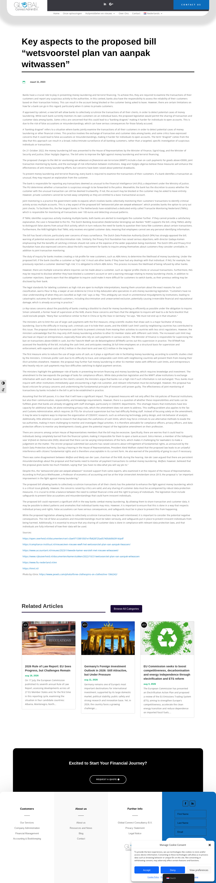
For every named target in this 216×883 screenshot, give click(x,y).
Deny (173, 870)
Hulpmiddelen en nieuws (98, 13)
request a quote (106, 779)
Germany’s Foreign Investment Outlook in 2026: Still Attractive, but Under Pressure (105, 670)
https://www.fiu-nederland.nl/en (40, 562)
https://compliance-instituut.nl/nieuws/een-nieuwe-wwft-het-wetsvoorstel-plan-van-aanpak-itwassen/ (76, 544)
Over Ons (124, 13)
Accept (146, 870)
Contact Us (191, 4)
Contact (136, 13)
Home (56, 13)
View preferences (199, 870)
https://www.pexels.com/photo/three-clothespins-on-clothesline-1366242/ (78, 574)
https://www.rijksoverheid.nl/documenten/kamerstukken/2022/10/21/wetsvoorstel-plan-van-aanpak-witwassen (81, 556)
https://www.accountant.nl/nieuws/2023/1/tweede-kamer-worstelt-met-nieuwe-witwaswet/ (70, 550)
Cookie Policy (153, 877)
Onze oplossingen (72, 13)
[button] (209, 845)
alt (25, 624)
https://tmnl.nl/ (31, 568)
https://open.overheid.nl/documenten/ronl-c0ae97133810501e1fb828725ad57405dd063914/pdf (73, 538)
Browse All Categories (126, 608)
